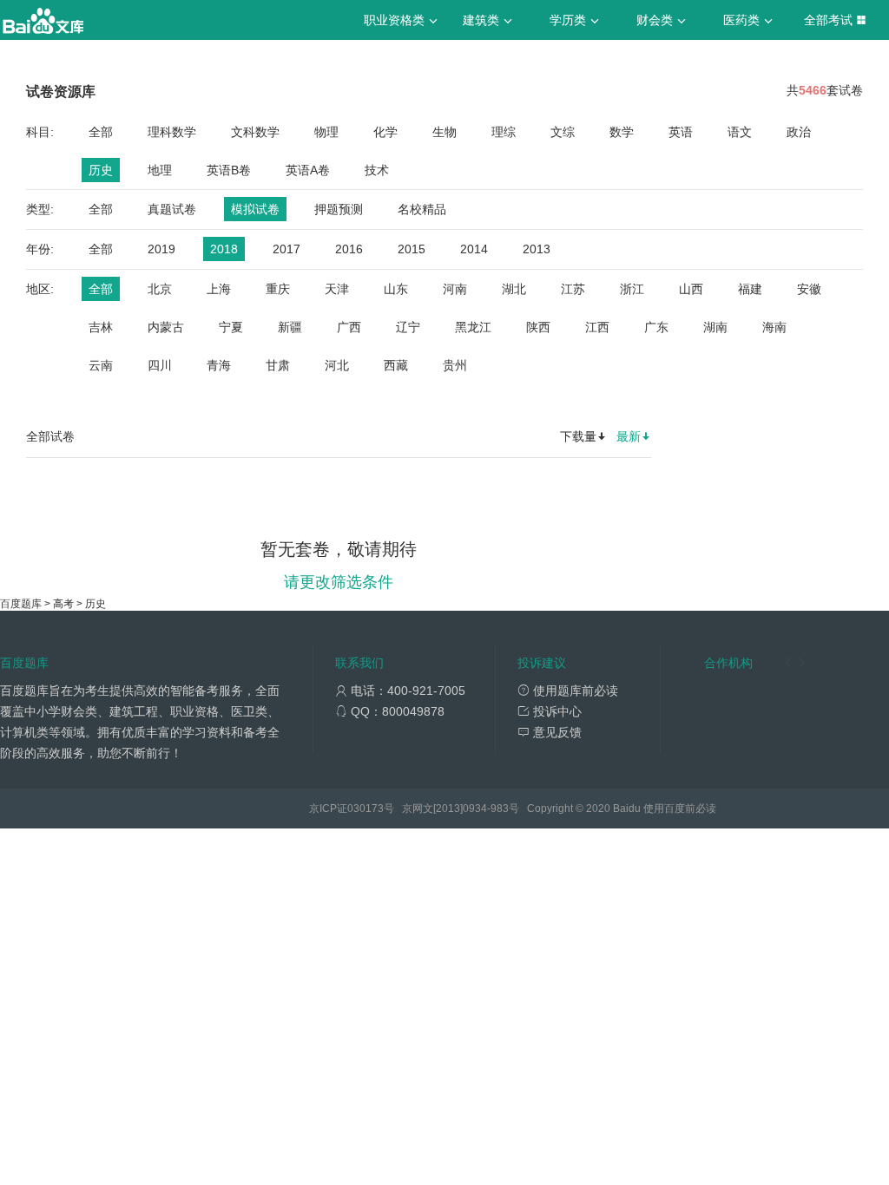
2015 (411, 249)
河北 (337, 365)
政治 (799, 132)
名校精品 (422, 209)
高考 (63, 604)
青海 (219, 365)
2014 (474, 249)
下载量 (578, 436)
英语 (680, 132)
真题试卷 (172, 209)
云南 (101, 365)
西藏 (396, 365)
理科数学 (172, 132)
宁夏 (231, 327)
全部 (101, 132)
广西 (349, 327)
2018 (224, 249)
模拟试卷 (255, 209)
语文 (740, 132)
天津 (337, 289)
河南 (455, 289)
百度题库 (21, 604)
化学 (385, 132)
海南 (774, 327)
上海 (219, 289)
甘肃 (278, 365)
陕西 (538, 327)
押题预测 (338, 209)
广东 (656, 327)
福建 (750, 289)
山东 (396, 289)
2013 (536, 249)
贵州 (455, 365)
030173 (365, 808)
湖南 (715, 327)
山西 (691, 289)
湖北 (514, 289)
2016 (349, 249)
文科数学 (255, 132)
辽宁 (408, 327)
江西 (597, 327)
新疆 (290, 327)
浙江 (632, 289)
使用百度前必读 (679, 808)
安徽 (809, 289)
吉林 (101, 327)
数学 (621, 132)
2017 (286, 249)
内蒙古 (166, 327)
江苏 (573, 289)
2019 (161, 249)
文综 (562, 132)
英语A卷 (308, 170)
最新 (628, 436)
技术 (377, 170)
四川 (160, 365)
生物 (444, 132)
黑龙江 (473, 327)
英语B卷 (229, 170)
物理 (326, 132)
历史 (101, 170)
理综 (503, 132)
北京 (160, 289)
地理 (160, 170)
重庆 (278, 289)
